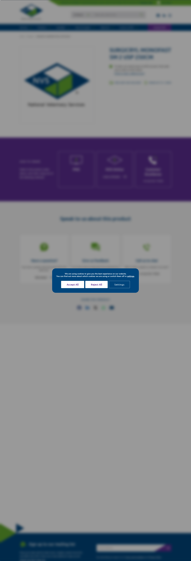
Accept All (73, 284)
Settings (119, 284)
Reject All (96, 284)
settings (130, 276)
